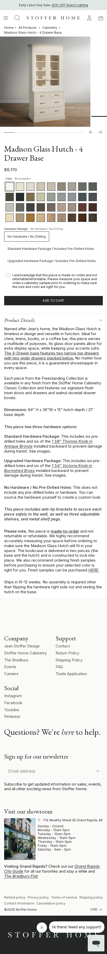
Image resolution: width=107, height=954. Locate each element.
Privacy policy (38, 897)
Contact (63, 646)
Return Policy (67, 653)
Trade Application (71, 673)
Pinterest (12, 716)
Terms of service (64, 897)
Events (10, 666)
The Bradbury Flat (21, 876)
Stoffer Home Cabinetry (25, 653)
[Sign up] (97, 771)
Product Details (19, 320)
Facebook (13, 702)
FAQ (59, 666)
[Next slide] (100, 132)
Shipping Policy (69, 660)
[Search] (17, 18)
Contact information (19, 903)
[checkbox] (53, 281)
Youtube (11, 709)
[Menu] (5, 18)
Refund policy (14, 897)
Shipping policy (91, 897)
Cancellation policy (50, 903)
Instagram (13, 695)
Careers (11, 673)
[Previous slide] (91, 132)
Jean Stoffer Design (22, 646)
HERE (93, 570)
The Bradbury (16, 660)
